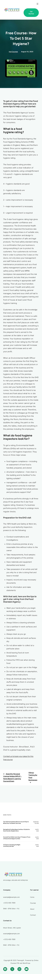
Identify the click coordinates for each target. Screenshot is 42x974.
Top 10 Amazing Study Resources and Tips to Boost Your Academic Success (16, 822)
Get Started (31, 13)
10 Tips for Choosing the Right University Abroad (11, 845)
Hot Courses (13, 52)
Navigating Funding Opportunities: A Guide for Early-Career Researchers (16, 830)
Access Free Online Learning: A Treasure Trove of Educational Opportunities (16, 837)
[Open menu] (37, 4)
